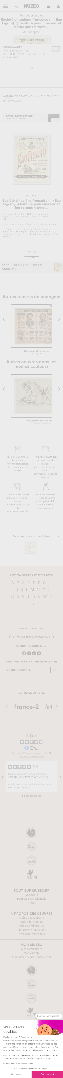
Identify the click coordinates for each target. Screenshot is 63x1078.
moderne (52, 224)
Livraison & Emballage (31, 930)
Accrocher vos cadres (31, 934)
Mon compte (31, 953)
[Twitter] (38, 655)
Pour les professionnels (31, 899)
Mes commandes (31, 949)
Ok (55, 670)
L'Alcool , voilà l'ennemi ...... (36, 352)
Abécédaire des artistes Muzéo (31, 575)
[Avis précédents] (2, 777)
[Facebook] (24, 655)
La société (31, 895)
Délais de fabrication (32, 926)
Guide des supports (31, 918)
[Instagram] (29, 655)
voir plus (43, 777)
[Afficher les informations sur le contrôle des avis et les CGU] (50, 752)
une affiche (26, 224)
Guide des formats (31, 922)
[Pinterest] (34, 655)
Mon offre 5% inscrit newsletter (31, 957)
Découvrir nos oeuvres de (22, 267)
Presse (32, 903)
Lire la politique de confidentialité (18, 1064)
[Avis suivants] (60, 777)
